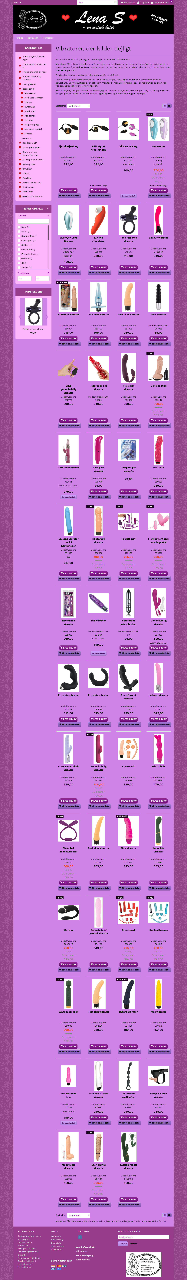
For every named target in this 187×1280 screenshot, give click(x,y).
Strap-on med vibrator (158, 1095)
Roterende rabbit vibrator (68, 768)
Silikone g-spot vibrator (98, 1095)
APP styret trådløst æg (98, 148)
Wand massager (68, 1011)
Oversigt (21, 1255)
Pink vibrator (128, 848)
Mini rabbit (158, 766)
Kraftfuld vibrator (68, 314)
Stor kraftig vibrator (98, 1166)
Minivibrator (98, 620)
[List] (169, 106)
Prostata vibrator (68, 695)
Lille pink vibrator (98, 469)
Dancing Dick (158, 385)
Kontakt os (23, 1245)
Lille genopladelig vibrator (68, 389)
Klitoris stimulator (98, 239)
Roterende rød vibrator (98, 387)
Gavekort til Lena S (27, 1261)
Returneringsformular (28, 1252)
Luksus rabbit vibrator (128, 1166)
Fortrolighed (23, 1239)
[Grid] (164, 106)
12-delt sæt (128, 538)
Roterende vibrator (68, 622)
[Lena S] (93, 18)
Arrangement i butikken (29, 1258)
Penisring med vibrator (33, 329)
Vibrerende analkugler (128, 1095)
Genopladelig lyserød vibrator (98, 932)
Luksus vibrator (158, 237)
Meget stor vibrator (68, 1166)
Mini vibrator (158, 314)
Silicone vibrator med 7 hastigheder (68, 542)
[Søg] (115, 2)
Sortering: (61, 105)
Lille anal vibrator (98, 314)
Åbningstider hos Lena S (29, 1236)
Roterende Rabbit (68, 467)
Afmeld (133, 1244)
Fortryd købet (24, 1267)
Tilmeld (123, 1244)
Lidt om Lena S (25, 1242)
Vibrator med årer (68, 1095)
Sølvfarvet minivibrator (128, 622)
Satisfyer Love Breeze (68, 239)
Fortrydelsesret (25, 1264)
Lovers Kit (128, 766)
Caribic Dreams (158, 930)
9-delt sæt (128, 930)
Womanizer (158, 146)
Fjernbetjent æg (68, 146)
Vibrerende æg (128, 146)
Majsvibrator (158, 1011)
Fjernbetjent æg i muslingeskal (158, 540)
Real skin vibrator (128, 314)
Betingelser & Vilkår (27, 1249)
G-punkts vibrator (158, 850)
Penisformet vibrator (128, 697)
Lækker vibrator (158, 695)
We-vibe (69, 930)
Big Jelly (158, 467)
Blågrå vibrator (128, 1011)
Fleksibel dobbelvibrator (68, 850)
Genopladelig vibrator (159, 622)
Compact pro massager (128, 469)
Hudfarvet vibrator (98, 540)
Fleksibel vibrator (128, 387)
